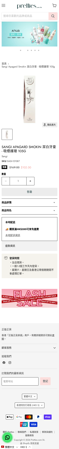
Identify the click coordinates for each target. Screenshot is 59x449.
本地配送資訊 (12, 235)
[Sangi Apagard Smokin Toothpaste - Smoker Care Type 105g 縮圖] (7, 134)
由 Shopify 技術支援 (29, 443)
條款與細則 (47, 432)
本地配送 (10, 222)
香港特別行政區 (28, 405)
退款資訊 (10, 246)
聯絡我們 (22, 432)
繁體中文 (28, 396)
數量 (4, 174)
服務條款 (29, 435)
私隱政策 (34, 432)
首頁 (4, 63)
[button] (9, 447)
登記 (45, 381)
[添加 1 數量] (31, 181)
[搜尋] (53, 16)
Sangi (5, 156)
